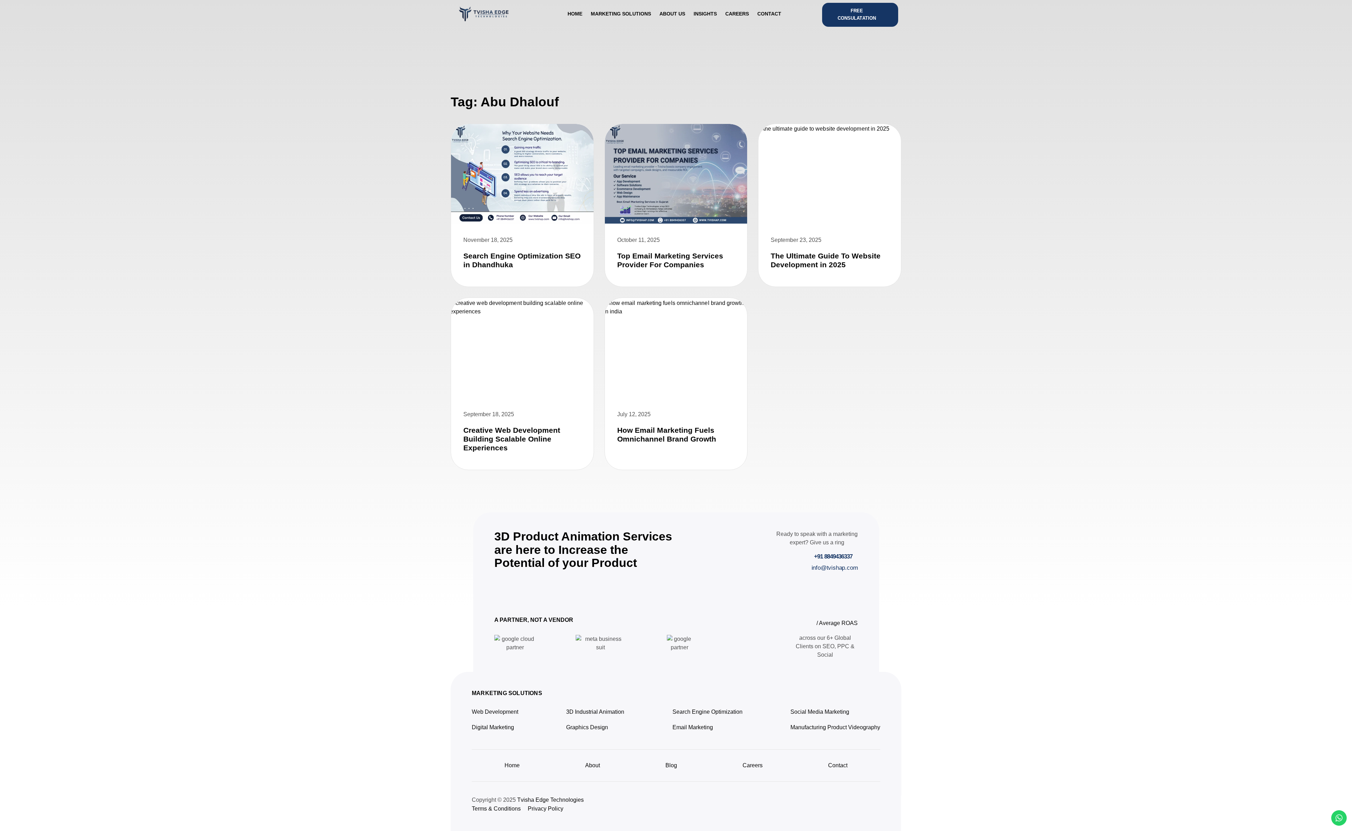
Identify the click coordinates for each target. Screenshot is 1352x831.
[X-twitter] (815, 806)
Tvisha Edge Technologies (550, 800)
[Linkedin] (830, 806)
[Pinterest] (844, 806)
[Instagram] (801, 806)
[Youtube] (859, 806)
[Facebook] (873, 806)
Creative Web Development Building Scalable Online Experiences (511, 439)
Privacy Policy (545, 809)
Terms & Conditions (496, 809)
